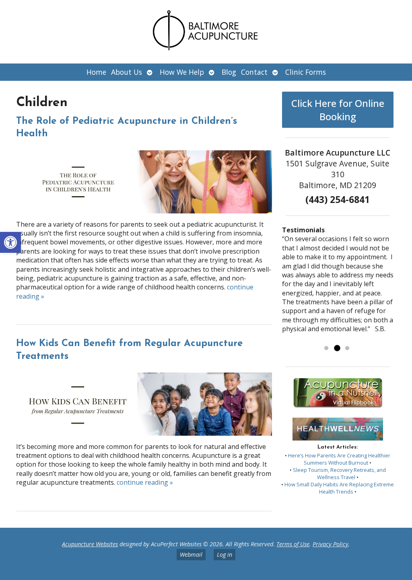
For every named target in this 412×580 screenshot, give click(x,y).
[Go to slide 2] (337, 348)
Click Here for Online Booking (337, 109)
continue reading (145, 482)
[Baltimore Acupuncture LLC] (206, 32)
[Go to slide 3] (347, 348)
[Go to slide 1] (326, 348)
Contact (254, 72)
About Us (126, 72)
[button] (10, 242)
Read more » (327, 338)
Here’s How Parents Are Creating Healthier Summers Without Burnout (339, 459)
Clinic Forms (305, 72)
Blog (229, 72)
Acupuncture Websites (90, 544)
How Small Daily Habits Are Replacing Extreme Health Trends (339, 488)
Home (96, 72)
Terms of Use (292, 544)
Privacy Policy (330, 544)
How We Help (182, 72)
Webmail (191, 554)
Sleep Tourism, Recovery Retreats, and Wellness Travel (339, 473)
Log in (224, 554)
